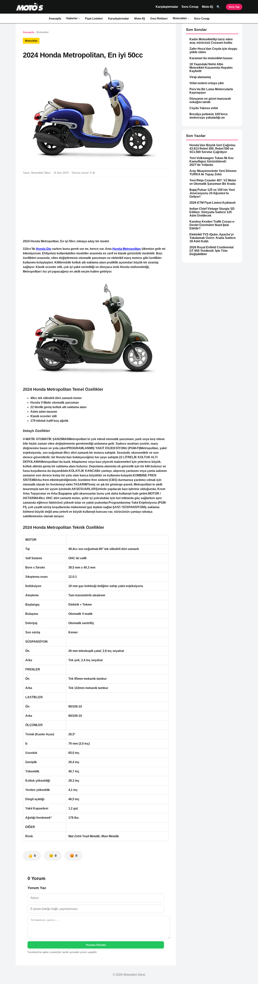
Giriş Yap (234, 6)
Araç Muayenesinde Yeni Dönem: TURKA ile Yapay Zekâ (213, 172)
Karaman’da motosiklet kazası (210, 58)
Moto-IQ (207, 6)
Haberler (72, 18)
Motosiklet (180, 18)
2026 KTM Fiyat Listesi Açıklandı (212, 202)
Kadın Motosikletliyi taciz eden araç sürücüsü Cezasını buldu (211, 41)
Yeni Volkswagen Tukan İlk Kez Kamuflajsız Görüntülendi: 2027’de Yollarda (211, 161)
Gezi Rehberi (159, 18)
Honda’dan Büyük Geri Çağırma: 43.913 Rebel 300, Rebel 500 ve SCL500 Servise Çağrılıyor (212, 149)
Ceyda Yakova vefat (203, 108)
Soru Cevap (190, 6)
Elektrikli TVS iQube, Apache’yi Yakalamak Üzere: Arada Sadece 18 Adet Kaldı (212, 238)
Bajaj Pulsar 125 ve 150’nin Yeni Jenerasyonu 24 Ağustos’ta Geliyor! (212, 193)
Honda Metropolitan (126, 248)
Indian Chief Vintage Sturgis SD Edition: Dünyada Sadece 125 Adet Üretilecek (212, 212)
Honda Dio (43, 248)
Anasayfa (55, 18)
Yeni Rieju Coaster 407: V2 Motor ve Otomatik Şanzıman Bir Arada (212, 182)
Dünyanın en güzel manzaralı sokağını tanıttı (210, 100)
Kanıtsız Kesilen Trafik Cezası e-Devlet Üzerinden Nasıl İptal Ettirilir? (212, 225)
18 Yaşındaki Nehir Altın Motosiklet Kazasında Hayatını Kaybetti (211, 68)
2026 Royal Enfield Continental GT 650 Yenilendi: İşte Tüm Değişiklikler (211, 251)
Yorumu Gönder (96, 944)
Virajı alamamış (200, 77)
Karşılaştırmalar (167, 6)
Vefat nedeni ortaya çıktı (206, 83)
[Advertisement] (96, 208)
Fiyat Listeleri (94, 18)
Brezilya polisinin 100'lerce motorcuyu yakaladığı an (208, 116)
